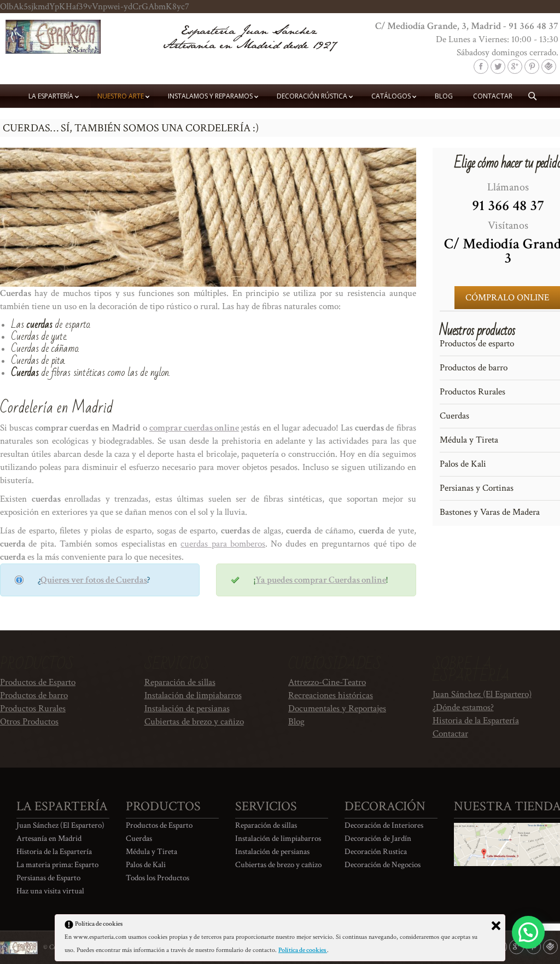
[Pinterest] (531, 66)
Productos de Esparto (37, 682)
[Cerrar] (496, 925)
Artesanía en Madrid (48, 838)
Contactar (450, 734)
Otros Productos (29, 722)
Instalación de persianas (187, 708)
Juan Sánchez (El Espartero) (482, 694)
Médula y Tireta (151, 851)
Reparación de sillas (179, 682)
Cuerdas (139, 838)
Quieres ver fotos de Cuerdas (93, 580)
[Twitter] (498, 66)
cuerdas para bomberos (222, 544)
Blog (296, 722)
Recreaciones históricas (330, 695)
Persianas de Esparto (48, 878)
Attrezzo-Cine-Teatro (327, 682)
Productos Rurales (33, 708)
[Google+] (515, 66)
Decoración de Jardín (378, 838)
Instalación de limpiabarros (193, 695)
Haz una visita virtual (50, 891)
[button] (528, 932)
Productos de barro (34, 695)
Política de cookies (302, 950)
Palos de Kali (146, 865)
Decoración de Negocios (383, 865)
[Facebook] (481, 66)
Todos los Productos (157, 878)
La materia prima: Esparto (57, 865)
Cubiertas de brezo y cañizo (194, 722)
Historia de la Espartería (476, 721)
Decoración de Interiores (384, 825)
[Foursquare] (548, 66)
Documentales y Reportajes (337, 708)
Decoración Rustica (376, 851)
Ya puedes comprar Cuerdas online (320, 580)
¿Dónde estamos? (463, 707)
